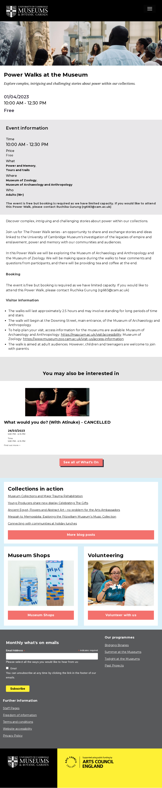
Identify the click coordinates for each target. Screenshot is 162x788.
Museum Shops (41, 615)
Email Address (15, 650)
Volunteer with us (120, 615)
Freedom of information (20, 715)
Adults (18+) (15, 195)
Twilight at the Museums (122, 659)
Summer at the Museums (123, 652)
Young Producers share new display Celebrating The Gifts (48, 503)
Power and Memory (20, 165)
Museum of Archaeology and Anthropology (39, 184)
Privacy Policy (13, 735)
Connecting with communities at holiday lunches (42, 523)
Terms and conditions (18, 722)
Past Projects (114, 665)
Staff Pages (11, 708)
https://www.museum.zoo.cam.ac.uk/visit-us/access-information (73, 339)
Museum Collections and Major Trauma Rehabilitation (45, 496)
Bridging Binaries (117, 645)
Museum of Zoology (21, 180)
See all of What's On (81, 462)
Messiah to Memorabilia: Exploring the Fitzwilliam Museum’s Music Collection (62, 516)
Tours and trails (18, 170)
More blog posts (81, 535)
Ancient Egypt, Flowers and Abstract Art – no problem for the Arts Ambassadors (64, 510)
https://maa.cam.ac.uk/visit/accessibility (91, 335)
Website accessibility (17, 729)
